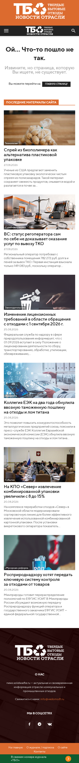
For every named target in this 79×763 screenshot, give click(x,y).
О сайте (62, 747)
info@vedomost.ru (52, 699)
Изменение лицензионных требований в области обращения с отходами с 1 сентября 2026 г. (37, 319)
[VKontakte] (49, 725)
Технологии (11, 143)
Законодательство (15, 308)
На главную (15, 747)
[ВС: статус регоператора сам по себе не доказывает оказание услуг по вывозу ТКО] (39, 211)
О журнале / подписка (40, 747)
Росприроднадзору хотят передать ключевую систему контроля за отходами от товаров (38, 580)
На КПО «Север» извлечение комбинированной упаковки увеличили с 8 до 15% (32, 492)
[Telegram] (39, 725)
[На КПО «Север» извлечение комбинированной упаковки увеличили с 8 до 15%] (39, 464)
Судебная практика (15, 227)
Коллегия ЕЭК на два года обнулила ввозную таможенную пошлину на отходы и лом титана (39, 408)
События (10, 480)
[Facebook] (29, 725)
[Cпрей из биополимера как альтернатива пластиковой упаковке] (39, 127)
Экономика (11, 396)
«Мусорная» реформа (16, 568)
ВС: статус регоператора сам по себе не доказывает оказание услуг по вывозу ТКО (35, 239)
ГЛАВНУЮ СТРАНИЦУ (56, 84)
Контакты (39, 751)
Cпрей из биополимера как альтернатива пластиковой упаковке (30, 155)
